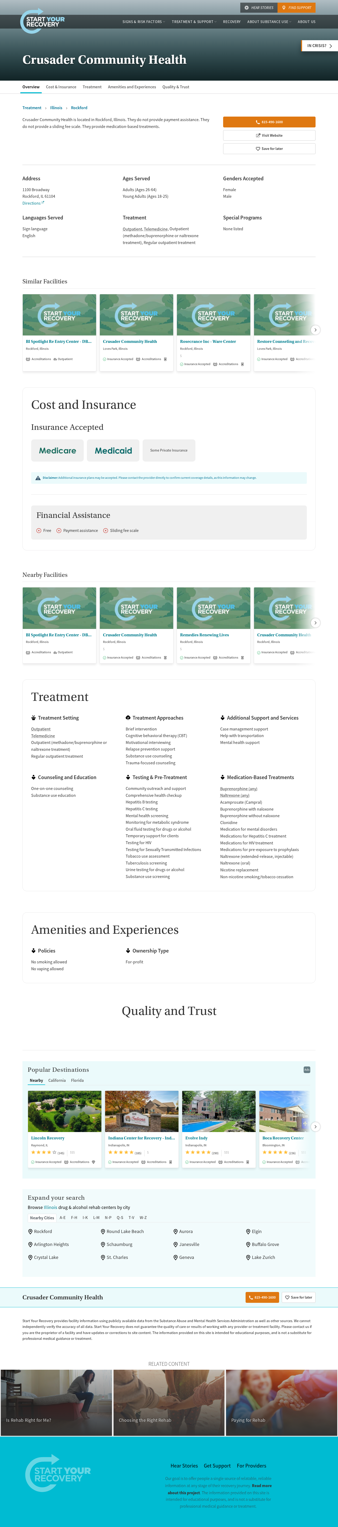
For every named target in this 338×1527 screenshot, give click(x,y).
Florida (77, 1080)
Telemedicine (156, 229)
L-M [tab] (96, 1217)
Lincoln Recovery (47, 1138)
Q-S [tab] (120, 1217)
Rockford (43, 1231)
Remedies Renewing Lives (204, 635)
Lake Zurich (263, 1257)
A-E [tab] (63, 1217)
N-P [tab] (108, 1217)
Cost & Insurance (61, 87)
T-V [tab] (131, 1217)
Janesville (189, 1244)
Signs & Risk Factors (142, 21)
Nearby (36, 1080)
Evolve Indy (196, 1138)
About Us (307, 21)
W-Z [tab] (143, 1217)
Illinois (50, 1207)
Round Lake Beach (125, 1231)
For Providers (251, 1465)
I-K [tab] (85, 1217)
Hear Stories (262, 7)
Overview (31, 87)
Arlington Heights (51, 1244)
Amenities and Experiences (132, 87)
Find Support (300, 7)
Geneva (186, 1257)
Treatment (92, 87)
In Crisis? (316, 45)
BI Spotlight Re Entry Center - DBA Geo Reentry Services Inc (59, 341)
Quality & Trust (175, 87)
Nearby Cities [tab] (42, 1218)
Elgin (257, 1231)
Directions (31, 203)
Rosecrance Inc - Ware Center (208, 341)
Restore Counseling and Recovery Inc (290, 341)
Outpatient (132, 229)
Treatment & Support (192, 21)
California (57, 1080)
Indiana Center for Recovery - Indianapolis (141, 1138)
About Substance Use (267, 21)
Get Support (217, 1465)
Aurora (186, 1231)
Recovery (232, 21)
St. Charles (117, 1257)
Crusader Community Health (130, 341)
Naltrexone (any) (235, 795)
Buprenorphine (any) (238, 789)
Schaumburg (119, 1244)
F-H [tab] (74, 1217)
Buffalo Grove (265, 1244)
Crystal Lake (46, 1257)
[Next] (315, 330)
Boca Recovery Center (283, 1138)
